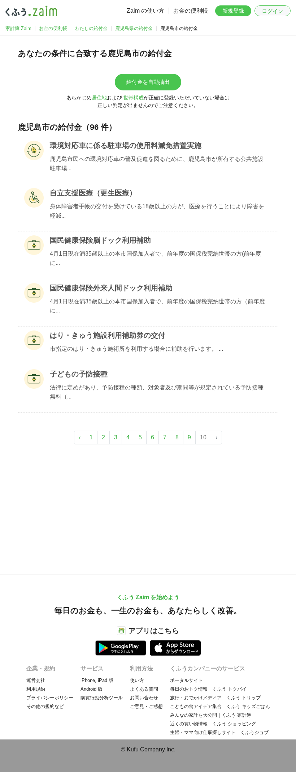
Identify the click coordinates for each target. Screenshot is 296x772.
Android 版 (91, 689)
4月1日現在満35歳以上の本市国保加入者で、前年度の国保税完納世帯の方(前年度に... (155, 258)
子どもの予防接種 (79, 374)
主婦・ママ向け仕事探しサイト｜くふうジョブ (219, 732)
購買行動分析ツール (101, 697)
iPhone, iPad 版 (96, 680)
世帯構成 (133, 98)
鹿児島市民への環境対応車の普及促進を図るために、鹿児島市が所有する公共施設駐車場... (157, 163)
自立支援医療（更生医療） (93, 193)
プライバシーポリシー (49, 697)
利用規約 (35, 689)
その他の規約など (45, 706)
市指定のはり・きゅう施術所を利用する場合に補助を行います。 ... (136, 349)
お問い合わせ (144, 697)
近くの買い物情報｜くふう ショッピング (213, 723)
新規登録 (233, 11)
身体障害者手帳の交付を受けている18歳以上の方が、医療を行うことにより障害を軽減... (157, 211)
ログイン (272, 11)
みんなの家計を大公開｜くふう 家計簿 (210, 715)
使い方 (137, 680)
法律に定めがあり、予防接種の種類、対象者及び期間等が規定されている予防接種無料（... (157, 392)
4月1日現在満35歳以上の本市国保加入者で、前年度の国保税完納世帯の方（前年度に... (157, 306)
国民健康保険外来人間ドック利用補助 (111, 288)
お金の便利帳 (190, 11)
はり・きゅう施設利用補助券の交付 (107, 335)
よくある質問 (144, 689)
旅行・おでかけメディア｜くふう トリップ (215, 697)
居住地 (99, 98)
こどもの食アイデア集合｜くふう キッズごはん (220, 706)
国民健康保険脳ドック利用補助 (100, 240)
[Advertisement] (148, 505)
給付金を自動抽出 (148, 82)
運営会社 (35, 680)
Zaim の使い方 (145, 11)
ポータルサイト (186, 680)
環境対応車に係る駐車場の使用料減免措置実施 (125, 145)
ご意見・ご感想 (146, 706)
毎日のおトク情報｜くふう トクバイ (208, 689)
